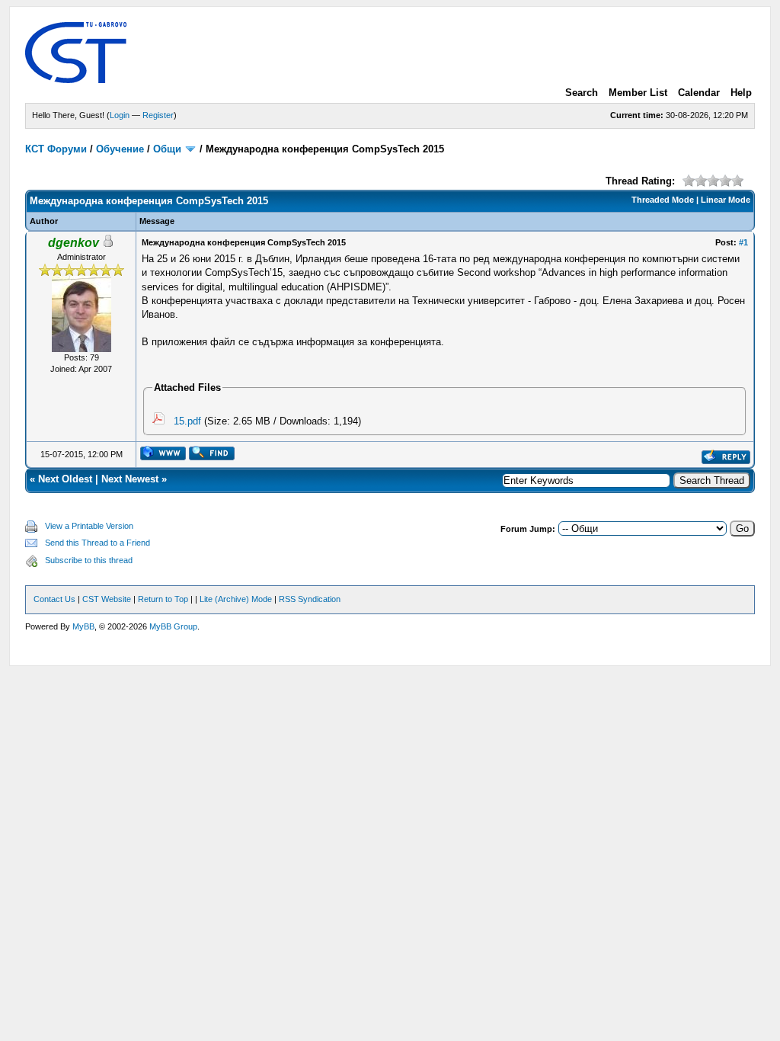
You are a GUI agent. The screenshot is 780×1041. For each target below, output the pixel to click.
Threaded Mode (662, 199)
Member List (638, 92)
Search (581, 92)
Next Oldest (65, 479)
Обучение (120, 149)
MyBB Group (173, 626)
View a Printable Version (89, 525)
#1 (743, 242)
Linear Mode (725, 199)
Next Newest (129, 479)
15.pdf (187, 421)
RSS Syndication (309, 599)
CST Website (106, 599)
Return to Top (163, 599)
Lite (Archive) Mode (236, 599)
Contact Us (54, 599)
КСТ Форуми (56, 149)
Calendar (699, 92)
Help (741, 92)
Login (119, 115)
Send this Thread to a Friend (97, 542)
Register (158, 115)
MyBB (83, 626)
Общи (167, 149)
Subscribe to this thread (89, 560)
